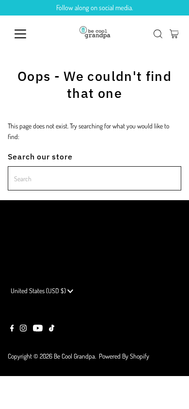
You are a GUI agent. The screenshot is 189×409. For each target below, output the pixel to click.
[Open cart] (174, 34)
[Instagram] (23, 329)
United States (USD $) (39, 290)
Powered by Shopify (124, 356)
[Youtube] (38, 329)
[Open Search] (158, 34)
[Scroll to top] (169, 389)
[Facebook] (12, 329)
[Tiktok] (52, 329)
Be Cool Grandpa (74, 356)
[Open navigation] (28, 34)
